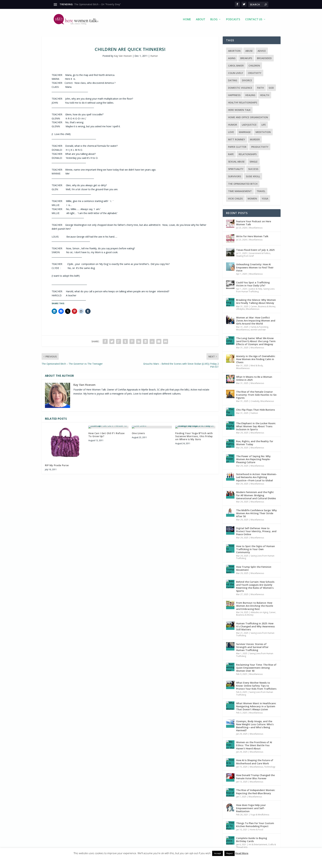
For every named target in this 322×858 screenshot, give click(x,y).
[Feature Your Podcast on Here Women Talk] (230, 223)
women (252, 198)
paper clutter (237, 146)
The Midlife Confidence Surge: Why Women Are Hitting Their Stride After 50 (256, 513)
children (254, 65)
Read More (241, 853)
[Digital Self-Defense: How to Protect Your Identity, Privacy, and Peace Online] (230, 530)
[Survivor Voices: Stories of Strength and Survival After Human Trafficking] (230, 646)
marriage (245, 132)
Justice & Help (255, 288)
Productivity (259, 146)
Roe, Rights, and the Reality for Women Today (254, 443)
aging (231, 58)
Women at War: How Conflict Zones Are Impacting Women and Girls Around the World (255, 320)
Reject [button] (229, 853)
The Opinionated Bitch (242, 183)
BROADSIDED (264, 58)
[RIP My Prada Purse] (65, 443)
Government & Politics (259, 253)
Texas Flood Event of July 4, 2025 (255, 249)
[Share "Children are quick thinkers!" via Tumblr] (125, 341)
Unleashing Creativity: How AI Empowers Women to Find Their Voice (255, 267)
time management (240, 191)
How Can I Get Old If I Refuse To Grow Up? (106, 435)
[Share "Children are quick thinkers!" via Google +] (118, 341)
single (254, 161)
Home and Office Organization (248, 117)
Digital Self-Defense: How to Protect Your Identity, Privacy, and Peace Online (256, 531)
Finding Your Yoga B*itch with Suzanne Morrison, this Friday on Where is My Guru (194, 436)
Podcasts (233, 19)
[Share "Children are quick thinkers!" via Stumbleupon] (152, 341)
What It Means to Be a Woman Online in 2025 (254, 378)
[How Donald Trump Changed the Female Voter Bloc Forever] (230, 777)
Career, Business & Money (263, 306)
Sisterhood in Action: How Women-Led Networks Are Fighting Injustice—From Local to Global (256, 477)
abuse (249, 50)
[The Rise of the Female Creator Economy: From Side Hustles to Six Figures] (230, 394)
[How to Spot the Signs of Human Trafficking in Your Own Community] (230, 548)
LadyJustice (249, 124)
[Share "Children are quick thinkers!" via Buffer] (145, 341)
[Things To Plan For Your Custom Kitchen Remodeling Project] (230, 825)
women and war (258, 329)
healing (250, 95)
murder (255, 139)
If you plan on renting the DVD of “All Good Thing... (101, 4)
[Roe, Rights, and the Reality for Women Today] (230, 443)
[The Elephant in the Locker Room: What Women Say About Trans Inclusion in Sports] (230, 425)
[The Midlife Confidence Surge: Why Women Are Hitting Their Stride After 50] (230, 512)
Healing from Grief (245, 255)
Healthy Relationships (242, 102)
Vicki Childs (235, 198)
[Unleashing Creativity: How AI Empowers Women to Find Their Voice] (230, 266)
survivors (234, 176)
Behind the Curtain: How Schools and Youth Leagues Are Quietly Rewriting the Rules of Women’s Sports (255, 586)
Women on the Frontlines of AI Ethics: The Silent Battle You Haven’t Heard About (254, 745)
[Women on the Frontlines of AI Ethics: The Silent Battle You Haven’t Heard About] (230, 744)
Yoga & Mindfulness (259, 814)
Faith (260, 87)
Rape (231, 154)
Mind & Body (257, 365)
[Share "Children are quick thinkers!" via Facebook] (105, 341)
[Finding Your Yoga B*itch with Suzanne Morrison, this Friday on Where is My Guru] (195, 427)
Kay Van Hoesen (123, 55)
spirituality (235, 169)
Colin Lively (235, 73)
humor (232, 124)
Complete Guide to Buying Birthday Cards (251, 840)
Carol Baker (236, 65)
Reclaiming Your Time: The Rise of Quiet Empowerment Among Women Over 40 (256, 667)
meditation (263, 132)
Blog (214, 19)
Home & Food (256, 829)
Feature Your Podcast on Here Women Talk (253, 223)
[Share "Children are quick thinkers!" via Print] (165, 341)
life (263, 124)
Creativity (255, 401)
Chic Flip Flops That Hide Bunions (255, 409)
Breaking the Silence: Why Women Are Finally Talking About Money (256, 301)
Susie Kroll (253, 176)
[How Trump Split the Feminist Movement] (230, 569)
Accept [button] (217, 853)
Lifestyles (240, 309)
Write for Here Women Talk (252, 236)
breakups (246, 58)
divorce (247, 80)
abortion (234, 50)
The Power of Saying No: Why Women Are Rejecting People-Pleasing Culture (253, 459)
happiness (234, 95)
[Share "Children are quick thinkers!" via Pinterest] (132, 341)
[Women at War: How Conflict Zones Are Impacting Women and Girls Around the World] (230, 320)
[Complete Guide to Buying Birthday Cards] (230, 840)
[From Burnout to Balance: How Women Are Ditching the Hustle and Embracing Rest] (230, 605)
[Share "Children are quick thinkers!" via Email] (158, 341)
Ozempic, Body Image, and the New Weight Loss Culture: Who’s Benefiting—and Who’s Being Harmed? (255, 726)
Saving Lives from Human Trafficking (255, 290)
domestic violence (240, 87)
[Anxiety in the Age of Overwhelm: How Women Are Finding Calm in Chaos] (230, 358)
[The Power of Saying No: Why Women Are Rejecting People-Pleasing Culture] (230, 458)
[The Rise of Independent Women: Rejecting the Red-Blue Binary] (230, 792)
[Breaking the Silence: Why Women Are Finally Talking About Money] (230, 302)
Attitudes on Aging (259, 612)
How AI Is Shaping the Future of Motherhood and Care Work (254, 762)
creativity (254, 73)
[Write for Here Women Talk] (230, 238)
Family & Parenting (259, 327)
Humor (154, 55)
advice (262, 50)
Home (187, 19)
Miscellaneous (255, 227)
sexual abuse (236, 161)
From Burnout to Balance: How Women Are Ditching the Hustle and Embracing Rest (254, 605)
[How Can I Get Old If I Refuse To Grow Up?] (108, 427)
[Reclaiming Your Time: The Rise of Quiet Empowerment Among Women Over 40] (230, 667)
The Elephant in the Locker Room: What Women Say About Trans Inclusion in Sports (256, 426)
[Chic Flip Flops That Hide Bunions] (230, 412)
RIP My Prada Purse (57, 465)
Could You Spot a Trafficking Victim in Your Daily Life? (253, 284)
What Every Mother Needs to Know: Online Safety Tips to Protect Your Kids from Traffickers (256, 685)
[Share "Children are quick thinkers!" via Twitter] (112, 341)
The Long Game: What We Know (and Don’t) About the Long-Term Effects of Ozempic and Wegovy (256, 341)
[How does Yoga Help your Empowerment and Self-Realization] (230, 807)
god (271, 87)
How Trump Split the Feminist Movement (253, 568)
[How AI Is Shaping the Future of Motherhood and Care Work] (230, 762)
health (264, 95)
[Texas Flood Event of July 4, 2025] (230, 252)
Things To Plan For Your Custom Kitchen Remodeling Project (255, 825)
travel (261, 191)
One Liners (138, 433)
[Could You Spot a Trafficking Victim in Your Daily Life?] (230, 285)
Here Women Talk (239, 109)
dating (232, 80)
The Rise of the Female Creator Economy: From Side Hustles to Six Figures (256, 394)
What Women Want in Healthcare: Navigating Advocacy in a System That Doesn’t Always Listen (256, 706)
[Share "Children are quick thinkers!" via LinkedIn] (138, 341)
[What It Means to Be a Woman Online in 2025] (230, 379)
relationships (248, 154)
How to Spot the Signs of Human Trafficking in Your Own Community (255, 549)
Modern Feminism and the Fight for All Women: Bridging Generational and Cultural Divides (256, 495)
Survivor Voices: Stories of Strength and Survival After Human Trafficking (252, 647)
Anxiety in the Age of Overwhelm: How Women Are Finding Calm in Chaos (255, 359)
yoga (265, 198)
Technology (269, 766)
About (200, 19)
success (253, 169)
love (231, 132)
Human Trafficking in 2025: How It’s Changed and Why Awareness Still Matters (255, 626)
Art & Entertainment (258, 844)
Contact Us (253, 19)
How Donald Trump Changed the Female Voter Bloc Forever (255, 777)
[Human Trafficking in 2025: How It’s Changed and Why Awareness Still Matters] (230, 625)
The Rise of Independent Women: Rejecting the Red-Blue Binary (255, 792)
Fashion (254, 413)
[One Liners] (152, 427)
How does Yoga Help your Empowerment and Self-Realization (251, 808)
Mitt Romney (236, 139)
